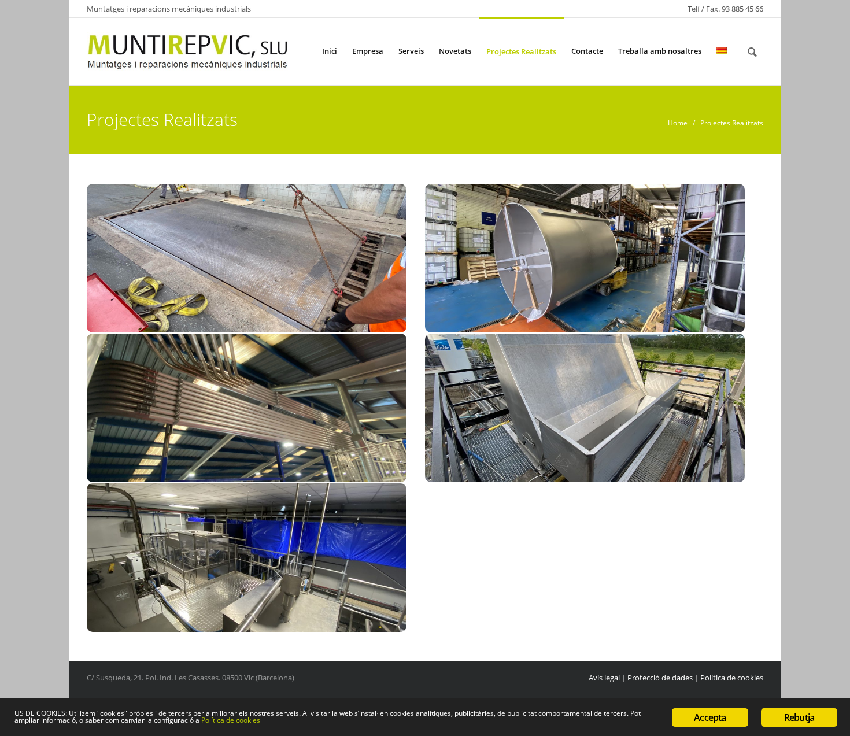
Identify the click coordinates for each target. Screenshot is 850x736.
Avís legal (604, 677)
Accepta (710, 717)
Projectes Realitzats (521, 51)
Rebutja (799, 717)
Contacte (587, 51)
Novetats (455, 51)
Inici (329, 51)
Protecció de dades (660, 677)
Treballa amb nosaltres (659, 51)
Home (678, 123)
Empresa (367, 51)
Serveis (411, 51)
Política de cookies (731, 677)
